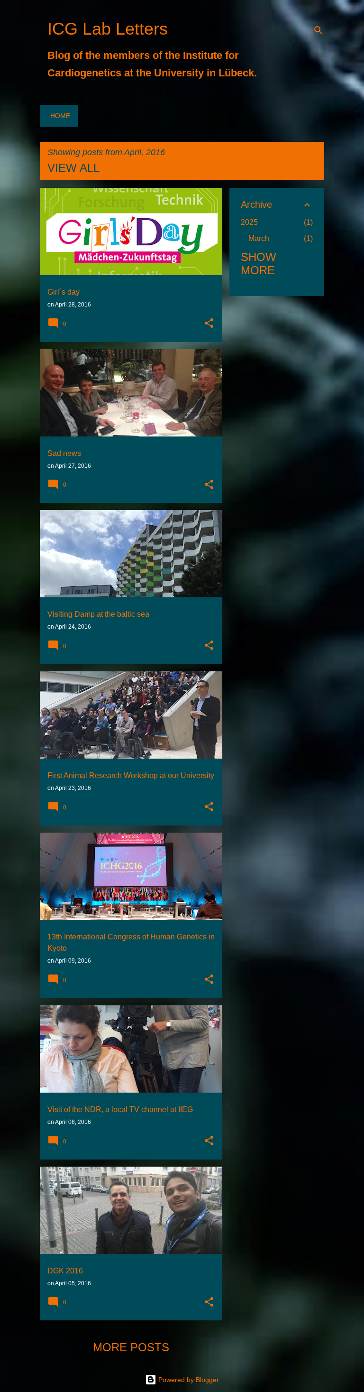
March (258, 238)
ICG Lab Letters (107, 28)
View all (73, 167)
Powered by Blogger (187, 1379)
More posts (131, 1347)
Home (60, 116)
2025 (249, 222)
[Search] (318, 30)
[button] (209, 324)
